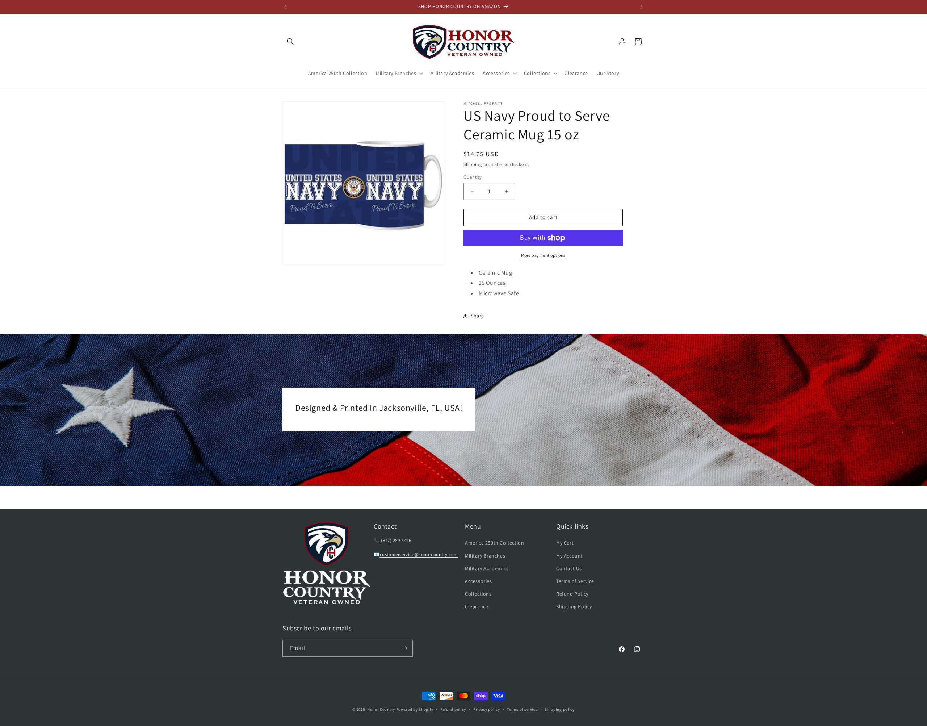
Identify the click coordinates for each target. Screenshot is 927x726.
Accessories (478, 581)
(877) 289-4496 (396, 540)
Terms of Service (575, 581)
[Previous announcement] (285, 7)
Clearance (476, 606)
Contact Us (569, 568)
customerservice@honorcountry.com (419, 554)
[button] (290, 42)
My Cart (565, 542)
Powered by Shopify (414, 709)
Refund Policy (572, 594)
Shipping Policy (574, 606)
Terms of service (522, 709)
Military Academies (487, 568)
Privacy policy (486, 709)
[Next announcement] (642, 7)
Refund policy (453, 709)
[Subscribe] (404, 648)
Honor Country (381, 709)
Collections (478, 594)
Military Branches (485, 555)
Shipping (473, 164)
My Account (569, 555)
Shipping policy (560, 709)
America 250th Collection (494, 542)
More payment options (543, 255)
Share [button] (477, 315)
